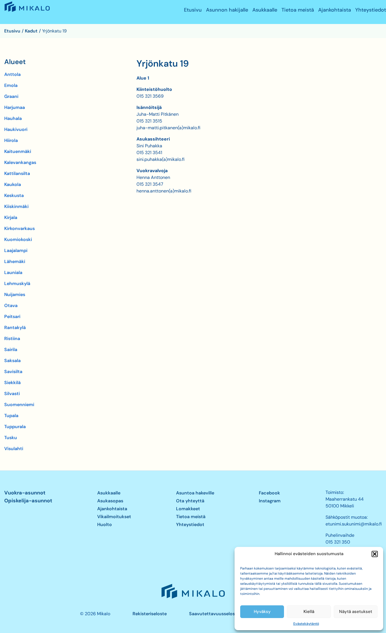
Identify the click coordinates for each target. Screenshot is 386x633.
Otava (11, 305)
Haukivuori (15, 129)
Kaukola (12, 184)
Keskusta (14, 195)
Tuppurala (15, 427)
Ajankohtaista (334, 10)
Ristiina (12, 338)
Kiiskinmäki (16, 206)
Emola (11, 85)
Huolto (104, 524)
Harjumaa (14, 107)
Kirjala (10, 217)
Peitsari (12, 316)
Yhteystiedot (370, 10)
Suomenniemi (19, 405)
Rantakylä (15, 327)
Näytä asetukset (355, 611)
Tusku (10, 438)
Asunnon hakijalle (227, 10)
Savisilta (13, 371)
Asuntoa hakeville (195, 493)
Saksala (12, 360)
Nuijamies (14, 294)
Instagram (270, 501)
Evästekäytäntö (306, 623)
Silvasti (12, 394)
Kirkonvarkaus (19, 228)
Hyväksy (262, 611)
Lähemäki (14, 261)
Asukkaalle (264, 10)
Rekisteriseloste (150, 614)
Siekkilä (12, 383)
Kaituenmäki (17, 151)
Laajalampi (15, 250)
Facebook (269, 493)
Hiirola (11, 140)
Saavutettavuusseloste (214, 614)
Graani (11, 96)
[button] (375, 554)
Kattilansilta (17, 173)
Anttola (12, 74)
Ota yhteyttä (190, 501)
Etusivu (193, 10)
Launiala (13, 272)
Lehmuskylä (17, 283)
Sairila (10, 349)
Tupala (11, 416)
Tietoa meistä (297, 10)
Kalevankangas (20, 162)
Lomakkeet (188, 509)
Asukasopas (110, 501)
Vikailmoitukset (114, 517)
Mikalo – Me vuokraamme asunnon (26, 11)
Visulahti (13, 449)
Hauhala (13, 118)
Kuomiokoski (18, 239)
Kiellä (308, 611)
